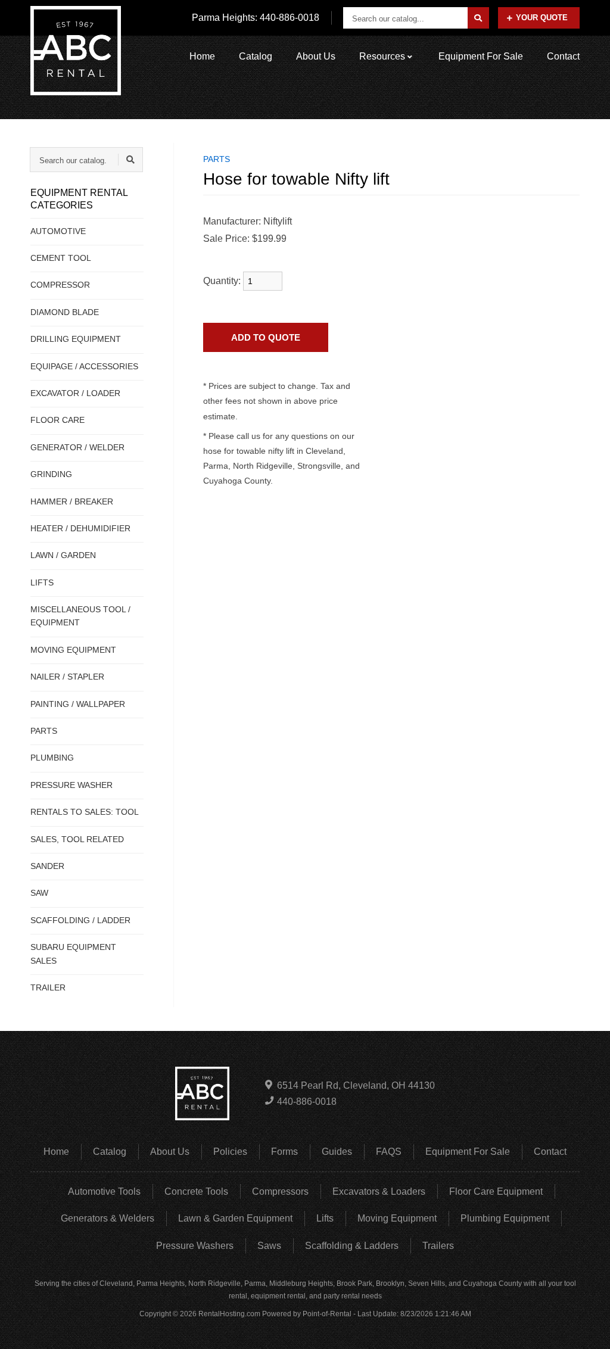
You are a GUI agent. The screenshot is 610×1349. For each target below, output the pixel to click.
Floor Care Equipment (496, 1191)
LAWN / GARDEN (63, 555)
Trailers (438, 1246)
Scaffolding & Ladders (352, 1246)
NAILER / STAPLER (67, 676)
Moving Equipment (397, 1218)
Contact (563, 56)
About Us (315, 56)
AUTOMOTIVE (58, 231)
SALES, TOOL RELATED (77, 839)
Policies (230, 1152)
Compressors (280, 1191)
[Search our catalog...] (478, 18)
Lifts (325, 1218)
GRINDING (51, 474)
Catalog (255, 56)
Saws (269, 1246)
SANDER (47, 866)
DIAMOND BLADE (64, 312)
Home (202, 56)
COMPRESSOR (60, 284)
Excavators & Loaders (378, 1191)
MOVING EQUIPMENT (73, 650)
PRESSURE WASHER (71, 785)
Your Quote (542, 17)
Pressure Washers (195, 1246)
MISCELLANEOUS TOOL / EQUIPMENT (80, 616)
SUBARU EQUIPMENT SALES (73, 953)
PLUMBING (52, 757)
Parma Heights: (255, 18)
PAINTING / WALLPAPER (77, 704)
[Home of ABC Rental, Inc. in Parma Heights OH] (75, 50)
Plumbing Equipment (504, 1218)
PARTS (43, 731)
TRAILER (48, 987)
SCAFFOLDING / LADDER (80, 920)
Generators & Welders (107, 1218)
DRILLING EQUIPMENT (75, 339)
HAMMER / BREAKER (71, 501)
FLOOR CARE (57, 420)
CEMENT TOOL (60, 258)
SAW (39, 893)
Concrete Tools (196, 1191)
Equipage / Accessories (84, 366)
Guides (337, 1152)
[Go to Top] (587, 1327)
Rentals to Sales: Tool (84, 812)
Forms (284, 1152)
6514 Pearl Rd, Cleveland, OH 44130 (356, 1085)
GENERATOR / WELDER (77, 447)
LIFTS (42, 582)
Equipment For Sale (480, 56)
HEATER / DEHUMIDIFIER (80, 528)
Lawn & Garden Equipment (235, 1218)
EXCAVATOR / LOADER (75, 393)
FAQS (389, 1152)
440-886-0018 (307, 1101)
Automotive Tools (104, 1191)
